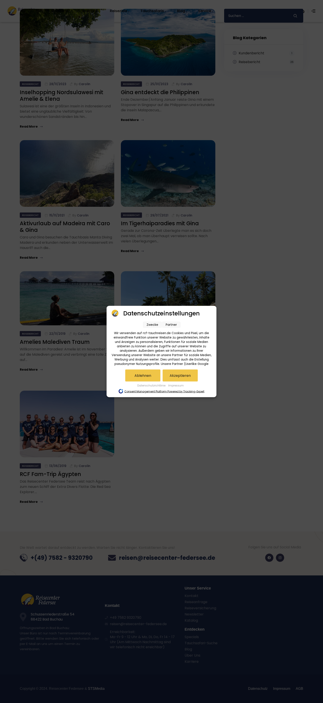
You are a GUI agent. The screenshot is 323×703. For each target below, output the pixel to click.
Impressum (176, 385)
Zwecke (152, 324)
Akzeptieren (180, 375)
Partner (171, 324)
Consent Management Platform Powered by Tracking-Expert (164, 391)
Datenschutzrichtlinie (151, 385)
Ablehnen (142, 375)
